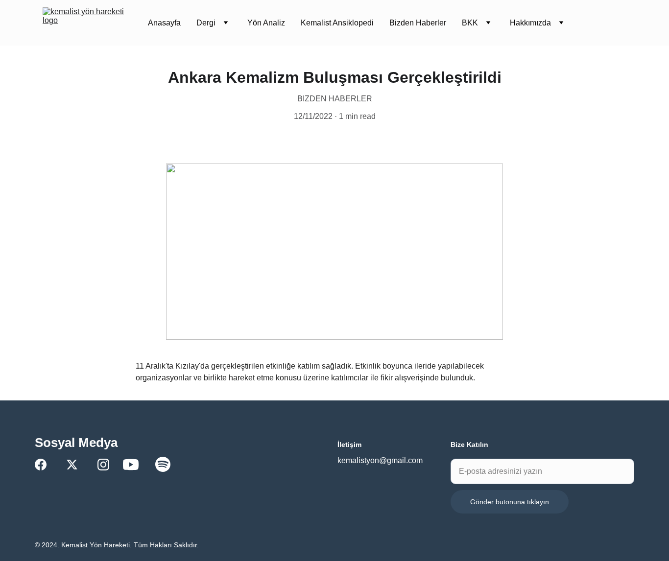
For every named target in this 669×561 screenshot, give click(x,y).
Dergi (205, 23)
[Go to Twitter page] (72, 464)
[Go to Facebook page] (41, 464)
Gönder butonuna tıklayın (509, 502)
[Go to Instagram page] (103, 464)
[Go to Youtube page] (131, 464)
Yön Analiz (266, 23)
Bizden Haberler (417, 23)
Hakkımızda (530, 23)
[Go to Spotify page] (162, 464)
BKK (470, 23)
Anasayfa (164, 23)
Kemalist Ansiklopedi (337, 23)
